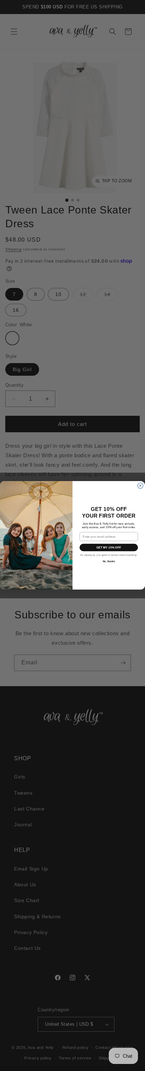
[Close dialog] (140, 486)
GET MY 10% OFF (108, 547)
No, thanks (109, 561)
